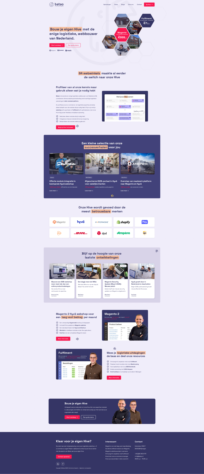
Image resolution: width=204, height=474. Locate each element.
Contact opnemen (64, 457)
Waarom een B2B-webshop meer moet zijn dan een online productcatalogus (61, 284)
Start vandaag (56, 45)
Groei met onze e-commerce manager (116, 456)
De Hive (148, 4)
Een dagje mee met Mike (87, 282)
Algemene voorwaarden (85, 468)
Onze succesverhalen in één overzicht (116, 459)
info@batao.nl (139, 456)
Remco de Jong (54, 294)
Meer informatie (63, 339)
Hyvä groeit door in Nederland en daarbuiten (140, 283)
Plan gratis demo (73, 45)
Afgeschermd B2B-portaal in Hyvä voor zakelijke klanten (101, 182)
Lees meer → (53, 191)
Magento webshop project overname (116, 451)
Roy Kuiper (133, 294)
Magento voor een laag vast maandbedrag (118, 446)
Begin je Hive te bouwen (65, 127)
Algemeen (70, 265)
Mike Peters (80, 294)
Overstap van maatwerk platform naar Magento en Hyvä (136, 182)
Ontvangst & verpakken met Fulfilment (117, 454)
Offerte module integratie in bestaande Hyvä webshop (62, 182)
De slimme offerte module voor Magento (117, 448)
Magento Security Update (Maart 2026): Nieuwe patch (113, 284)
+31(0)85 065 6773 (140, 454)
